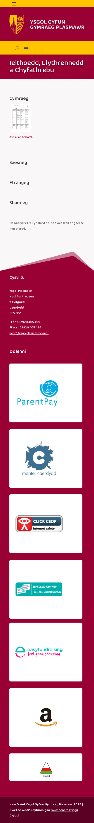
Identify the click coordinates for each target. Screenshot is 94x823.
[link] (21, 135)
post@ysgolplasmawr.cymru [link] (29, 333)
